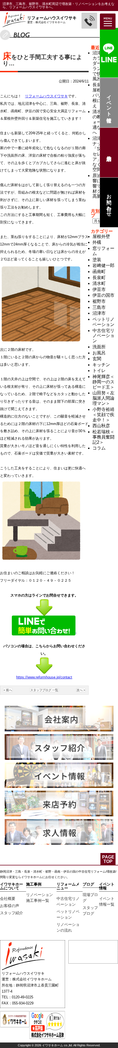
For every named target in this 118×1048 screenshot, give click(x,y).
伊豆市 (99, 289)
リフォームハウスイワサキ (46, 96)
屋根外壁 (101, 236)
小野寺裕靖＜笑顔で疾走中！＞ (103, 414)
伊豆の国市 (103, 295)
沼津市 (99, 313)
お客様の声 (9, 905)
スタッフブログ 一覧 (44, 690)
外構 (96, 242)
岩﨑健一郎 (103, 265)
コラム (99, 448)
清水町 (99, 283)
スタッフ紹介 (11, 913)
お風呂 (99, 353)
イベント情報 (109, 103)
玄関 (96, 358)
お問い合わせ (109, 202)
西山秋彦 (101, 425)
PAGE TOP (108, 859)
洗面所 (99, 346)
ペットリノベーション (103, 322)
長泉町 (99, 277)
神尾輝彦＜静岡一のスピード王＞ (103, 381)
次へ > (81, 690)
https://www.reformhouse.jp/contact (44, 677)
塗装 (96, 259)
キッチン (101, 364)
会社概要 (7, 898)
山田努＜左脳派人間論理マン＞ (103, 398)
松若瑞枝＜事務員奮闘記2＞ (103, 437)
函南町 (99, 271)
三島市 (99, 307)
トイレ (99, 370)
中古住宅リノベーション (103, 335)
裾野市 (99, 301)
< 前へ (8, 690)
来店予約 (109, 153)
